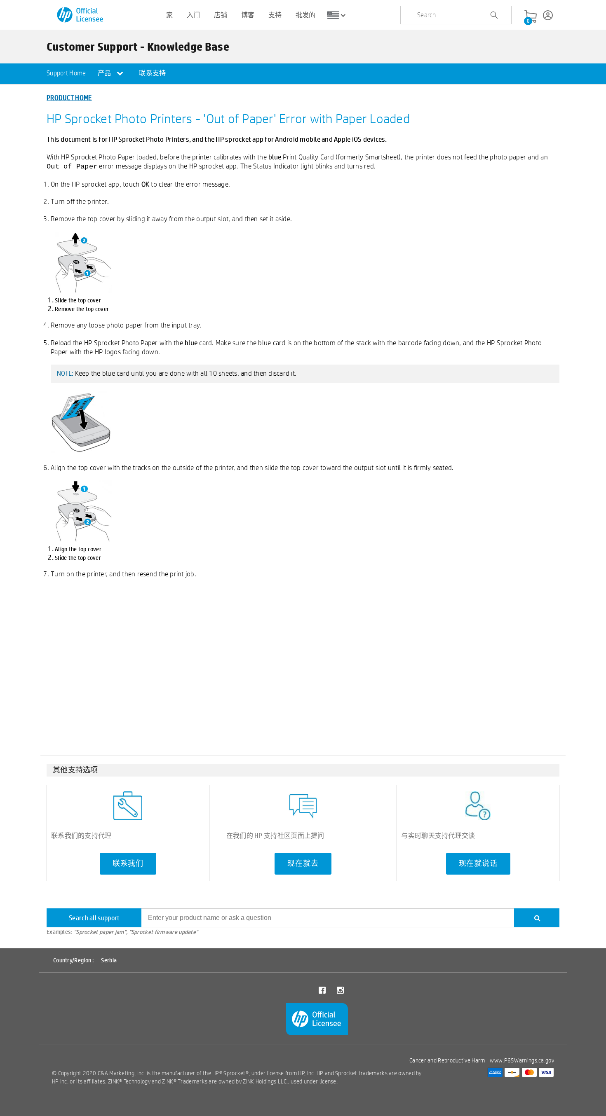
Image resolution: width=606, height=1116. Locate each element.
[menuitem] (66, 74)
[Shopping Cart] (530, 16)
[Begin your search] (494, 15)
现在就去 (302, 863)
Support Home (66, 73)
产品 (105, 73)
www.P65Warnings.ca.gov (522, 1060)
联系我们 (128, 863)
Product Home (69, 97)
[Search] (536, 917)
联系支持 (152, 73)
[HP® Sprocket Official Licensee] (81, 15)
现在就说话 (478, 863)
